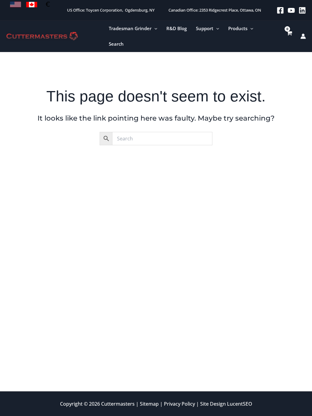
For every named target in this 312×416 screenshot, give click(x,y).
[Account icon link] (303, 36)
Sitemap (149, 403)
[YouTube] (291, 10)
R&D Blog (176, 28)
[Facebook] (280, 10)
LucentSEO (239, 403)
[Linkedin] (302, 10)
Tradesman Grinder (130, 28)
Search (116, 44)
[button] (154, 28)
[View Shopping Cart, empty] (289, 36)
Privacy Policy (179, 403)
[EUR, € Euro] (47, 5)
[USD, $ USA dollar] (15, 5)
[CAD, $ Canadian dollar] (31, 5)
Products (237, 28)
